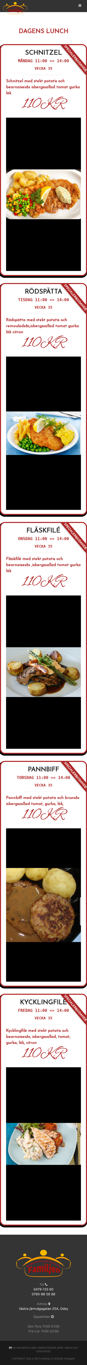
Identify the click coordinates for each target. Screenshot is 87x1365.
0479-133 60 (43, 1289)
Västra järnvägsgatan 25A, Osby (43, 1309)
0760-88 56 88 (43, 1294)
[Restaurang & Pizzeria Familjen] (15, 8)
